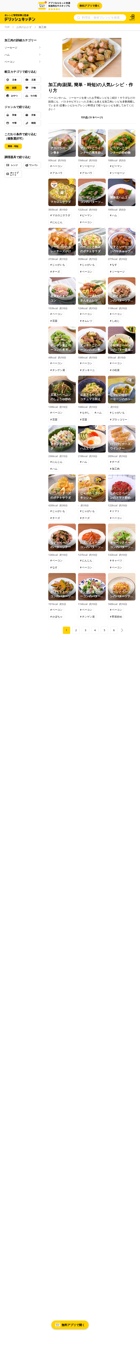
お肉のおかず (24, 27)
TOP (7, 27)
